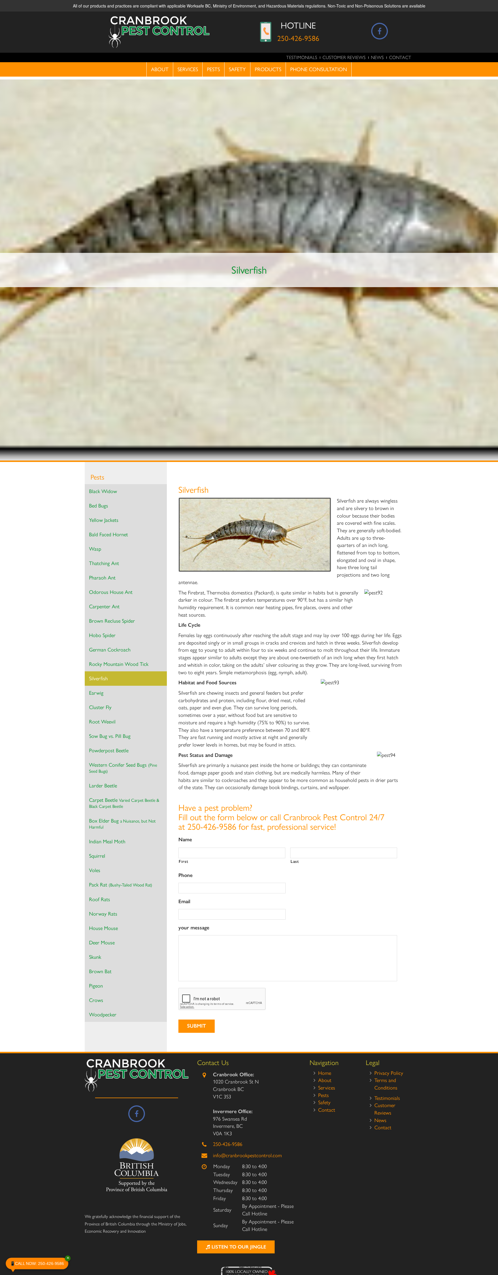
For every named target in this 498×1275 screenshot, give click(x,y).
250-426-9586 (298, 38)
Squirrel (97, 856)
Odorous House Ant (111, 592)
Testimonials (301, 57)
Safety (237, 69)
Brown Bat (100, 971)
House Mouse (103, 928)
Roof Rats (99, 899)
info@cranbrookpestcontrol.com (247, 1155)
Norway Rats (103, 914)
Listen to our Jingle (238, 1247)
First (183, 861)
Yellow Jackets (103, 520)
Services (188, 69)
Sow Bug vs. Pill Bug (110, 736)
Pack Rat (120, 885)
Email (184, 901)
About (160, 69)
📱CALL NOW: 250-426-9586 (39, 1262)
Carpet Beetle (124, 803)
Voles (94, 870)
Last (294, 861)
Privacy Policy (388, 1073)
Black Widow (103, 491)
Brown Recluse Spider (112, 621)
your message (193, 927)
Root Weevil (102, 722)
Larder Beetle (103, 786)
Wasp (95, 549)
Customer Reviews (343, 57)
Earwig (96, 693)
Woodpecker (102, 1014)
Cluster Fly (100, 707)
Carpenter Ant (104, 606)
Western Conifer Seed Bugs (123, 768)
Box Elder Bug (122, 824)
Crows (96, 1000)
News (377, 57)
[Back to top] (489, 1253)
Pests (213, 69)
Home (324, 1073)
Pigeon (96, 986)
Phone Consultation (318, 69)
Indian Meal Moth (107, 841)
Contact (400, 57)
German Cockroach (110, 650)
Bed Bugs (98, 506)
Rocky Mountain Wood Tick (118, 664)
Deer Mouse (102, 942)
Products (268, 69)
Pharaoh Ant (102, 578)
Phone (185, 875)
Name (185, 839)
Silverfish (98, 678)
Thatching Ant (104, 563)
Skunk (95, 957)
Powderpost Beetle (109, 750)
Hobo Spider (102, 635)
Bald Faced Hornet (108, 534)
